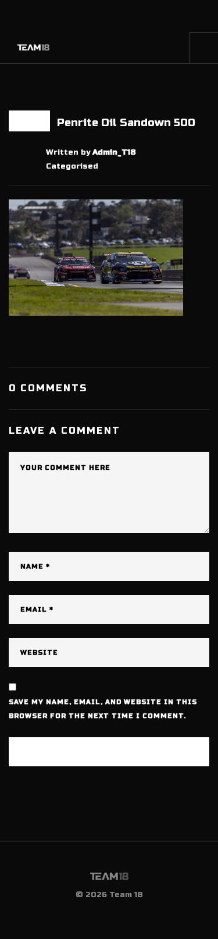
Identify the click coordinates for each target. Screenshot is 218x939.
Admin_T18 (114, 152)
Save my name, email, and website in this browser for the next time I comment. (103, 709)
